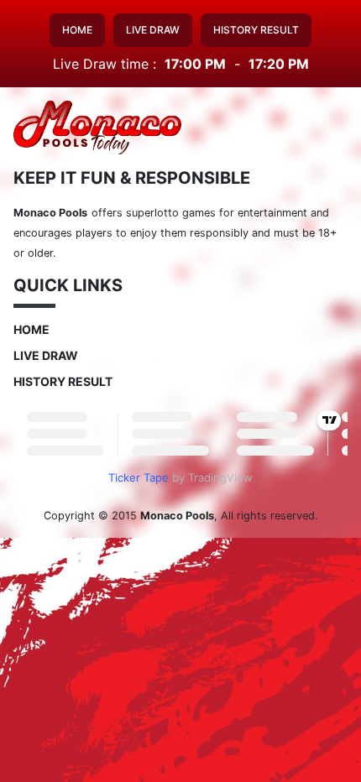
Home (77, 29)
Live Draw (153, 29)
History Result (256, 29)
